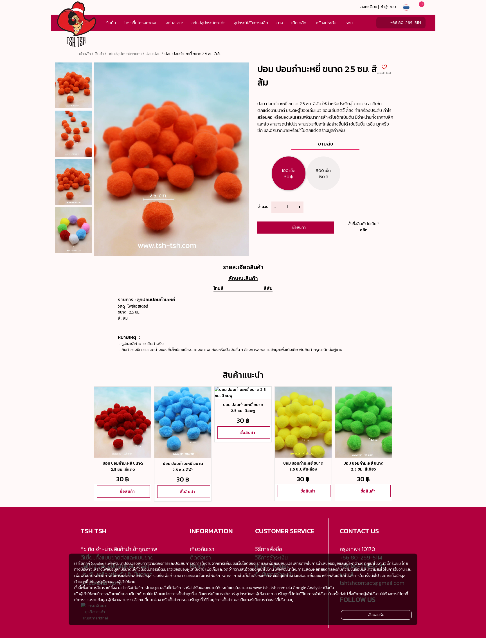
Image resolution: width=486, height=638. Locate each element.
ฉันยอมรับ (376, 615)
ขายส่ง (325, 143)
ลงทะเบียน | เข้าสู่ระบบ (378, 7)
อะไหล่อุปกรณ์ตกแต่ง (209, 23)
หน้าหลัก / (85, 54)
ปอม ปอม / (154, 54)
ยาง (279, 23)
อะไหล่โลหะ (174, 23)
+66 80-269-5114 (405, 22)
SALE (350, 23)
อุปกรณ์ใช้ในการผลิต (251, 23)
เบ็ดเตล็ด (298, 23)
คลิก (364, 230)
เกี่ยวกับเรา (202, 549)
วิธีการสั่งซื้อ (268, 549)
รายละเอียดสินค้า (243, 267)
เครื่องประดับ (325, 23)
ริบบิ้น (111, 23)
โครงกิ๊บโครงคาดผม (141, 23)
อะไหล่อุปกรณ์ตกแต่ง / (126, 54)
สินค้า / (100, 54)
